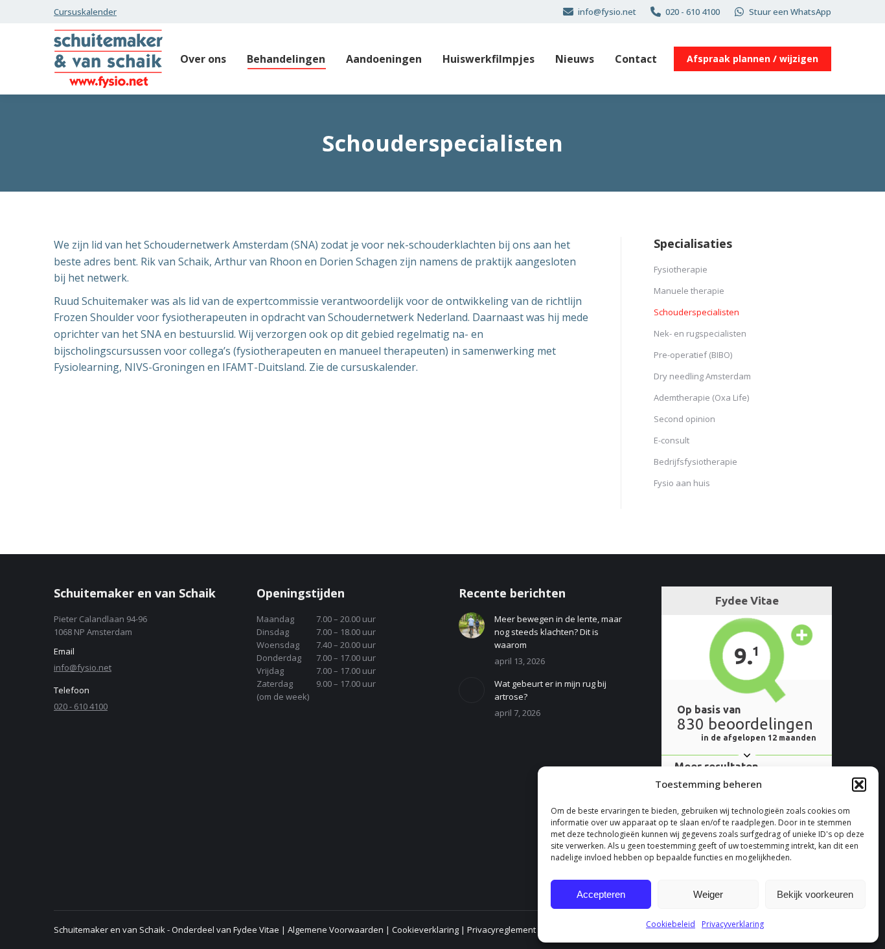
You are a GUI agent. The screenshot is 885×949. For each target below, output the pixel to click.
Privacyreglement (501, 929)
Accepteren (601, 894)
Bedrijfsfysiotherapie (695, 461)
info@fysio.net (607, 11)
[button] (859, 784)
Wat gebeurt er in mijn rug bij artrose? (550, 690)
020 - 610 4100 (692, 11)
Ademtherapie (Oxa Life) (701, 397)
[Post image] (472, 625)
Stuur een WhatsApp (790, 11)
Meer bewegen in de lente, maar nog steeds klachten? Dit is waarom (558, 632)
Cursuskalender (85, 11)
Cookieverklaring (425, 929)
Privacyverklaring (733, 924)
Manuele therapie (689, 290)
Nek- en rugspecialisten (700, 333)
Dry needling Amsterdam (702, 376)
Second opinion (684, 419)
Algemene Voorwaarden (336, 929)
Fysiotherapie (680, 269)
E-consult (671, 440)
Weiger (708, 894)
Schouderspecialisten (696, 312)
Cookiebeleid (670, 924)
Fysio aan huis (682, 483)
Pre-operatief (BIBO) (693, 355)
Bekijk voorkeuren (815, 894)
